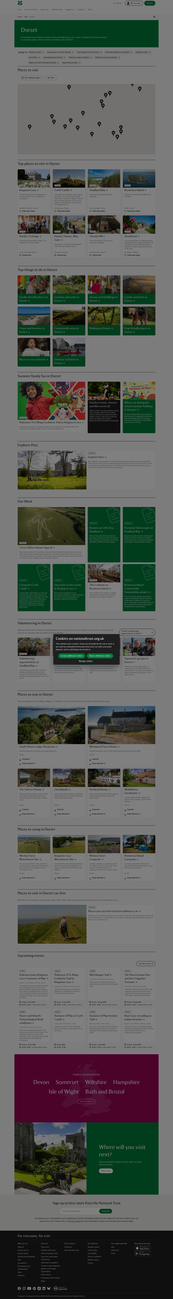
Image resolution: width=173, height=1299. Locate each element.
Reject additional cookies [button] (100, 656)
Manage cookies (86, 661)
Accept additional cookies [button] (72, 656)
